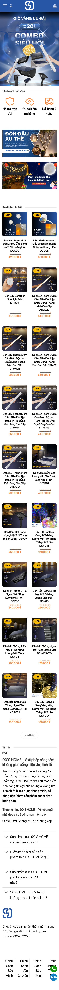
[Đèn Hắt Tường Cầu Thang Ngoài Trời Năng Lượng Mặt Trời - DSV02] (14, 685)
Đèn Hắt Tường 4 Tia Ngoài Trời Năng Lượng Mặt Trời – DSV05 (44, 596)
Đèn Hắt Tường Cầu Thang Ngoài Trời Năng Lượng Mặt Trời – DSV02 (15, 707)
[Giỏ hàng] (55, 5)
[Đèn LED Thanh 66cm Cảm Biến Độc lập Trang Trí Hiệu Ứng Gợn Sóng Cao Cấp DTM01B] (44, 397)
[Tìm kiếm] (11, 5)
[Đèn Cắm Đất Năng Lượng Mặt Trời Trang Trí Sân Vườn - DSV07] (14, 515)
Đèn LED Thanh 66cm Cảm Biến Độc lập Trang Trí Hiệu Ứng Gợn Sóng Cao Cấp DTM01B (44, 420)
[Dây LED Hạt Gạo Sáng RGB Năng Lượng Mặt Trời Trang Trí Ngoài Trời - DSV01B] (44, 515)
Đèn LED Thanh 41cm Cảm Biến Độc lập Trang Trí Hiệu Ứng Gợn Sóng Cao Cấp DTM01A (15, 479)
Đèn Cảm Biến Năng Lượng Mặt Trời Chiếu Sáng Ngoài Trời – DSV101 (44, 478)
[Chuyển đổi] (6, 837)
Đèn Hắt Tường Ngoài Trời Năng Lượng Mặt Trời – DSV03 (44, 650)
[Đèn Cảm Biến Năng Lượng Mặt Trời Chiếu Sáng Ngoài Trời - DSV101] (44, 456)
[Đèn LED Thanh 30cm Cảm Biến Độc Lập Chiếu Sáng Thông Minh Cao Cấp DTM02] (44, 338)
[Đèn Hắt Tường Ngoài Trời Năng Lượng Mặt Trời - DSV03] (44, 630)
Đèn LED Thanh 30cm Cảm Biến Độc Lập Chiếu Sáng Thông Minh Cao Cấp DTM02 (44, 360)
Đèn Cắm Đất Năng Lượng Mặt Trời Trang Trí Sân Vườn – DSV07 (15, 535)
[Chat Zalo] (53, 977)
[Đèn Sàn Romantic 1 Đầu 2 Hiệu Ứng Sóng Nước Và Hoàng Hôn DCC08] (44, 224)
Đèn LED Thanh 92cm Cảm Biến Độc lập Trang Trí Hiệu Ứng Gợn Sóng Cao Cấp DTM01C (15, 420)
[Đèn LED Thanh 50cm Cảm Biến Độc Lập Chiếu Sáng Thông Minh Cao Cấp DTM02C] (44, 279)
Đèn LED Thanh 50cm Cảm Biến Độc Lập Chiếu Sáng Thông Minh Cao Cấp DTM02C (44, 302)
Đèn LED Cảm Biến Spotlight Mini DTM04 (14, 299)
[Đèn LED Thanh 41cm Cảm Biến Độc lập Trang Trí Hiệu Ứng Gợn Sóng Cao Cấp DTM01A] (14, 456)
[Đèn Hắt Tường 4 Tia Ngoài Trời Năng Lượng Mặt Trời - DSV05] (44, 574)
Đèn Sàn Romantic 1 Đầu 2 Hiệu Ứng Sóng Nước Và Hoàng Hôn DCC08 (44, 245)
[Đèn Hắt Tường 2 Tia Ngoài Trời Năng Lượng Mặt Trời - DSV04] (14, 630)
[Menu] (4, 5)
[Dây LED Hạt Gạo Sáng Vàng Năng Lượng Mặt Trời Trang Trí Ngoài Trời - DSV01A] (44, 685)
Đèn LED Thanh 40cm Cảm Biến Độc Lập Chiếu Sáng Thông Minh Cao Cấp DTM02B (14, 361)
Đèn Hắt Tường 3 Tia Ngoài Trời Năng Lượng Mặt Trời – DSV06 (15, 596)
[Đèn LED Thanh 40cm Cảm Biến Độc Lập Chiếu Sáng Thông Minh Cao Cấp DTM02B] (14, 338)
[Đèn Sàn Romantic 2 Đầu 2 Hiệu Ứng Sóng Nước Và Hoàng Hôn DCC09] (14, 224)
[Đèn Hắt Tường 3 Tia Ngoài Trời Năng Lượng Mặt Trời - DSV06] (14, 574)
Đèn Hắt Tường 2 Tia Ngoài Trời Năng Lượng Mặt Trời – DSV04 (14, 651)
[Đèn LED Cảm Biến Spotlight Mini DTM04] (14, 279)
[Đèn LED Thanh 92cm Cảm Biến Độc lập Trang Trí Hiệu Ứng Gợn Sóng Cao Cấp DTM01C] (14, 397)
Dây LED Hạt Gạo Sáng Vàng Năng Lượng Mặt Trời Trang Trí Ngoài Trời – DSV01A (44, 708)
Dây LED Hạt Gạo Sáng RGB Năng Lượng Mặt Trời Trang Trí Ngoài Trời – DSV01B (44, 538)
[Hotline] (53, 969)
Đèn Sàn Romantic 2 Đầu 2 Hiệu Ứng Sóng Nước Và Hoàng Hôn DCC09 (15, 245)
